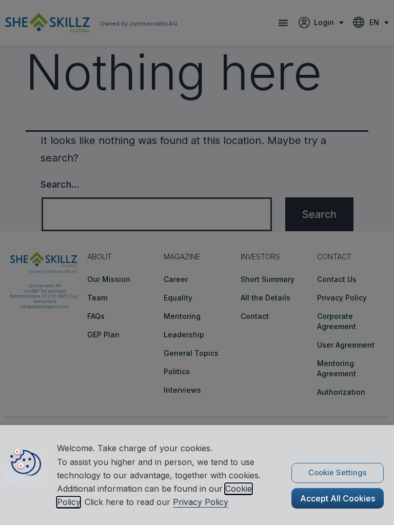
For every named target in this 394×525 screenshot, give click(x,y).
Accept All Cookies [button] (337, 498)
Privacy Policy (200, 502)
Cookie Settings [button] (337, 472)
